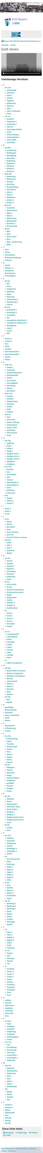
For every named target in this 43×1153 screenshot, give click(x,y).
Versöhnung (11, 1047)
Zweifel (8, 1123)
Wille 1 (9, 1081)
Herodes (10, 469)
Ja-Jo (7, 519)
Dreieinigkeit (10, 276)
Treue (9, 992)
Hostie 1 (10, 501)
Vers (8, 1045)
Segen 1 (10, 867)
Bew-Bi (8, 205)
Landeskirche (12, 637)
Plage (9, 775)
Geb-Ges (8, 365)
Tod (8, 963)
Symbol (10, 919)
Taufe (9, 945)
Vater (9, 1024)
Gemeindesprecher (14, 372)
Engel (9, 294)
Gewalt (10, 396)
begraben (11, 163)
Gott (8, 417)
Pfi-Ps (7, 765)
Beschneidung (12, 187)
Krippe (9, 626)
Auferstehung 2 (13, 137)
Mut (8, 699)
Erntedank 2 (12, 312)
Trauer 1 (10, 971)
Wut (8, 1099)
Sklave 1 (10, 890)
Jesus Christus (12, 532)
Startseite (5, 45)
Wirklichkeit (12, 1086)
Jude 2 (9, 548)
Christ (7, 252)
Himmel (10, 480)
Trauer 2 (10, 974)
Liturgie (10, 655)
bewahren (11, 208)
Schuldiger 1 (12, 848)
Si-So (7, 882)
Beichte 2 (10, 171)
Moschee (10, 689)
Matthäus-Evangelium (16, 676)
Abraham (10, 93)
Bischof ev (11, 223)
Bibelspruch (11, 221)
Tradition (10, 969)
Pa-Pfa (8, 736)
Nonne (7, 720)
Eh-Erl (7, 281)
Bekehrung (11, 176)
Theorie (10, 961)
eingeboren (11, 289)
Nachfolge (9, 707)
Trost (9, 995)
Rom (8, 830)
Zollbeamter (10, 1113)
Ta (6, 930)
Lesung (10, 650)
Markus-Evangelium (15, 673)
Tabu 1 (9, 932)
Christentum (10, 255)
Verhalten (11, 1034)
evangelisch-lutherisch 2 (17, 323)
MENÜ (17, 23)
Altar (9, 108)
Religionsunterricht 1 (15, 817)
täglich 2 (10, 940)
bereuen (10, 182)
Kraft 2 (9, 616)
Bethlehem (11, 197)
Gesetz (9, 388)
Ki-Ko (7, 582)
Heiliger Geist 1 (13, 454)
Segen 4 (10, 875)
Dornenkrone (10, 273)
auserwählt (11, 140)
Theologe (10, 958)
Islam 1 (8, 508)
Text (8, 956)
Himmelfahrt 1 (13, 482)
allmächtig (11, 103)
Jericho (9, 524)
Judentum (10, 550)
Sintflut (10, 888)
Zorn (7, 1115)
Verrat (9, 1039)
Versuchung (11, 1050)
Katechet (10, 574)
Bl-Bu (7, 229)
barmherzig (11, 150)
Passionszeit (12, 746)
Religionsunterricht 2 (15, 820)
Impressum (12, 1151)
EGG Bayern (19, 19)
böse (9, 234)
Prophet (10, 788)
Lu (6, 660)
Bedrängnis (11, 153)
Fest (6, 344)
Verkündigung (12, 1037)
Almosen (10, 106)
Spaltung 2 (11, 906)
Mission (10, 678)
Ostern (7, 731)
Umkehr (8, 1000)
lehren (9, 639)
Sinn (8, 885)
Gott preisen (12, 433)
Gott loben (11, 430)
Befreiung (11, 158)
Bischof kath (12, 226)
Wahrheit (10, 1068)
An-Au (7, 116)
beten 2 (10, 195)
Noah (7, 718)
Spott (9, 911)
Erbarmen (11, 297)
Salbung (10, 838)
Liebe (9, 652)
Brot (8, 239)
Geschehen (11, 386)
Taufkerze (11, 948)
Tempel (10, 953)
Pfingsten (10, 767)
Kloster (10, 600)
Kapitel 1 (10, 566)
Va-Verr (8, 1021)
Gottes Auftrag (13, 422)
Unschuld (9, 1011)
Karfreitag (11, 571)
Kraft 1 (9, 613)
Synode (10, 924)
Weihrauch (11, 1073)
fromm (7, 357)
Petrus (9, 760)
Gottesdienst (12, 425)
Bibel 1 (9, 213)
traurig (9, 982)
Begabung (11, 161)
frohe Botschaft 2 (12, 354)
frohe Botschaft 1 (12, 352)
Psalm (9, 791)
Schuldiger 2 (12, 851)
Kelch (9, 579)
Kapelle (10, 563)
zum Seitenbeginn (7, 1148)
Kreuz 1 (10, 618)
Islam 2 (8, 511)
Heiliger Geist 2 (13, 456)
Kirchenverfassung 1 (15, 590)
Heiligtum (11, 464)
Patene (9, 754)
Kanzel (9, 561)
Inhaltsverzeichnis (21, 1148)
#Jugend (7, 41)
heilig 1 (10, 448)
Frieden (8, 349)
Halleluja (10, 443)
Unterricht (9, 1013)
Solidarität (11, 895)
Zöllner (7, 1110)
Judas (9, 542)
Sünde (9, 916)
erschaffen (11, 315)
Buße (9, 244)
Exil (8, 333)
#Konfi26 (13, 41)
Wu (6, 1089)
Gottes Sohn (12, 427)
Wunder (10, 1097)
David (7, 265)
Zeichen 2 (9, 1107)
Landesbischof (13, 634)
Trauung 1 (11, 984)
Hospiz (9, 498)
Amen (9, 114)
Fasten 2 (8, 341)
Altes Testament (13, 111)
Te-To (7, 950)
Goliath (10, 412)
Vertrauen (11, 1052)
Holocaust (11, 493)
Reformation (12, 804)
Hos (6, 495)
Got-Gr (8, 414)
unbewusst (9, 1005)
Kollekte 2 (11, 605)
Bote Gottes (11, 236)
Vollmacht (11, 1060)
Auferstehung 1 (13, 135)
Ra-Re (7, 796)
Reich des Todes (13, 807)
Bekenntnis (11, 179)
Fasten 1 (8, 339)
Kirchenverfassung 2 (15, 592)
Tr (6, 966)
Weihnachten (12, 1071)
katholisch (11, 576)
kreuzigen (11, 624)
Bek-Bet (8, 174)
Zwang (7, 1120)
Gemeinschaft (12, 375)
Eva (8, 318)
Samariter (11, 841)
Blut (8, 231)
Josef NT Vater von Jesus (17, 537)
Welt (9, 1079)
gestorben (11, 391)
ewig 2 (9, 331)
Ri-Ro (7, 825)
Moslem (10, 694)
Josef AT (10, 535)
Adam (9, 95)
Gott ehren (11, 420)
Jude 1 (9, 545)
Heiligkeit (11, 461)
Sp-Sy (7, 901)
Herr (8, 472)
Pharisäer (11, 773)
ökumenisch (10, 725)
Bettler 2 (10, 203)
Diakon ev (9, 268)
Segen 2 (10, 869)
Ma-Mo (8, 668)
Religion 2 (11, 814)
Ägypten (10, 100)
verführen (11, 1029)
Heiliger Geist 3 (13, 459)
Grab (9, 435)
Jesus (9, 529)
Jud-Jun (8, 540)
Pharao (10, 770)
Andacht (10, 119)
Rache (9, 801)
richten (9, 828)
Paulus (9, 757)
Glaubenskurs (12, 401)
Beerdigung (11, 155)
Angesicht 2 (11, 124)
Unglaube (9, 1008)
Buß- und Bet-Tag (14, 242)
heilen (9, 446)
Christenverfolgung (13, 257)
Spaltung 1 (11, 903)
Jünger (9, 553)
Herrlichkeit (11, 474)
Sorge (9, 898)
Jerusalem (11, 527)
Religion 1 (11, 812)
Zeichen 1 (9, 1105)
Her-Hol (8, 467)
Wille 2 (9, 1084)
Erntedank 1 (12, 310)
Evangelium (11, 325)
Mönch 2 (10, 686)
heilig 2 (10, 451)
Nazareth (9, 712)
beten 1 (10, 192)
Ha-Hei (8, 440)
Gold (9, 409)
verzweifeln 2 (12, 1058)
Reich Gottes (12, 809)
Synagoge (11, 922)
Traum (9, 979)
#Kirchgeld (20, 41)
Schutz (9, 854)
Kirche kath (11, 584)
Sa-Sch (8, 835)
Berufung (10, 184)
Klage (9, 595)
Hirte (9, 488)
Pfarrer (10, 762)
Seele (9, 862)
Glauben (10, 399)
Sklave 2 (10, 893)
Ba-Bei (8, 148)
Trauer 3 (10, 977)
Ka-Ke (7, 558)
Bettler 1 (10, 200)
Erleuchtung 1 (12, 299)
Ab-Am (8, 87)
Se (6, 856)
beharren (10, 166)
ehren (9, 286)
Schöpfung (11, 843)
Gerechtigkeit (12, 383)
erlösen (10, 304)
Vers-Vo (8, 1042)
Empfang (10, 291)
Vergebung (11, 1031)
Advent (10, 98)
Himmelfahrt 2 (13, 485)
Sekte (9, 880)
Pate (8, 752)
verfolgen (10, 1026)
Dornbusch (9, 271)
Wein (9, 1076)
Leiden (9, 644)
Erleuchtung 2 (12, 302)
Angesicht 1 (11, 121)
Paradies (10, 744)
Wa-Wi (8, 1066)
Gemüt (9, 378)
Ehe (8, 284)
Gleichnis (10, 404)
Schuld (9, 846)
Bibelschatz (11, 218)
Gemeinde (11, 370)
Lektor (9, 647)
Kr (6, 610)
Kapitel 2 (10, 569)
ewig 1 (9, 328)
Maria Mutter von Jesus (16, 671)
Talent (9, 943)
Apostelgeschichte (14, 129)
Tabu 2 (9, 935)
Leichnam (11, 642)
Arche (9, 132)
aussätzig (11, 142)
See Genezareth (13, 859)
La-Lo (7, 631)
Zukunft (8, 1118)
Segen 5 (10, 877)
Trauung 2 (11, 987)
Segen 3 (10, 872)
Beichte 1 (10, 168)
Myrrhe (9, 702)
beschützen (11, 189)
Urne (7, 1016)
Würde (9, 1092)
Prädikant (11, 780)
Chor (7, 250)
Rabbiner (10, 799)
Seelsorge (11, 864)
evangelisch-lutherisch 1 (17, 320)
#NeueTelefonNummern (32, 41)
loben (9, 657)
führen (7, 359)
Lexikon (12, 45)
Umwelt (8, 1003)
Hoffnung (10, 490)
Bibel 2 (9, 216)
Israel (7, 514)
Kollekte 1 (11, 603)
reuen (9, 822)
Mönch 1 (10, 684)
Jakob (9, 522)
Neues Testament (12, 715)
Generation (11, 380)
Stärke (9, 914)
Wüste (9, 1094)
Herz (8, 477)
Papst (9, 741)
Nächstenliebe (11, 710)
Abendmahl (11, 90)
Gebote (10, 367)
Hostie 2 (10, 503)
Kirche (9, 587)
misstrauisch (12, 681)
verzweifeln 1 (12, 1055)
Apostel (10, 127)
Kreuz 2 (10, 621)
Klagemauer (12, 597)
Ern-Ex (7, 307)
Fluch (7, 346)
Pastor (9, 749)
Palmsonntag (12, 739)
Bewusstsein (12, 210)
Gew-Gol (8, 393)
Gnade (9, 406)
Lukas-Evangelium (14, 663)
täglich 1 (10, 937)
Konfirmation (12, 608)
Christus (8, 260)
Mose (9, 692)
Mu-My (7, 697)
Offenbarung (10, 728)
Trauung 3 (11, 990)
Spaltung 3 (11, 909)
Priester (10, 786)
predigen (10, 783)
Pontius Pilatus (13, 778)
